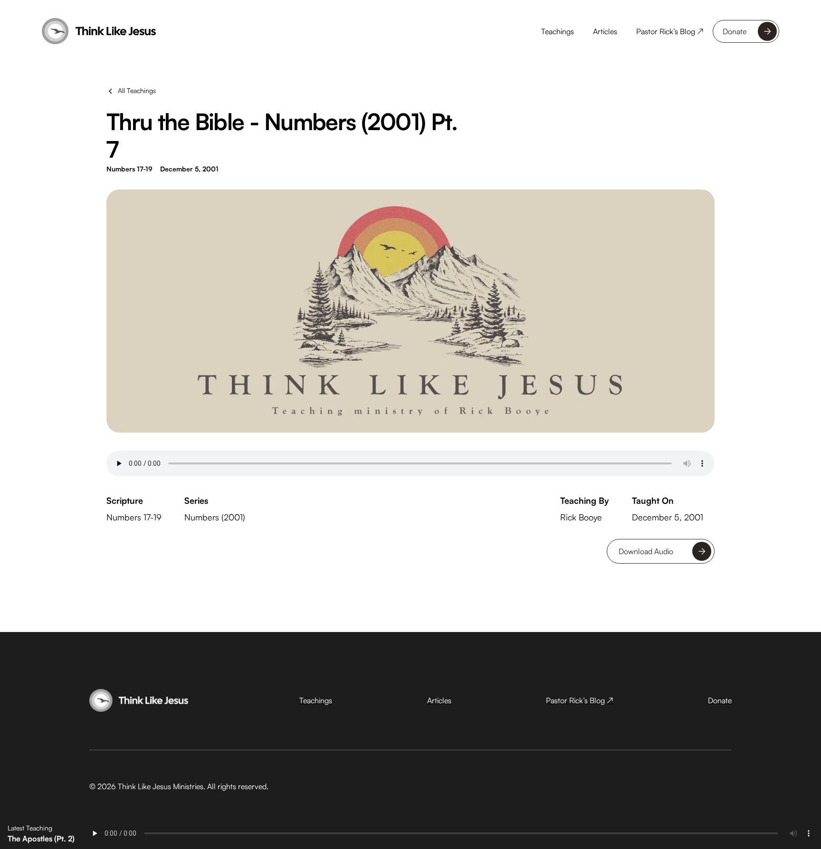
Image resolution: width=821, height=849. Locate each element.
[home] (99, 31)
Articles (605, 31)
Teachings (557, 31)
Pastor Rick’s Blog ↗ (669, 31)
